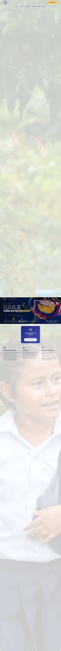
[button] (52, 2)
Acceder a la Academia (30, 339)
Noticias (38, 6)
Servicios (21, 6)
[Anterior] (51, 321)
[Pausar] (47, 321)
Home (17, 6)
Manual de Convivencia (48, 350)
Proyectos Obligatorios (10, 350)
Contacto (34, 6)
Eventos (43, 6)
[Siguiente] (55, 321)
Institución (28, 6)
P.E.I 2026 (25, 350)
